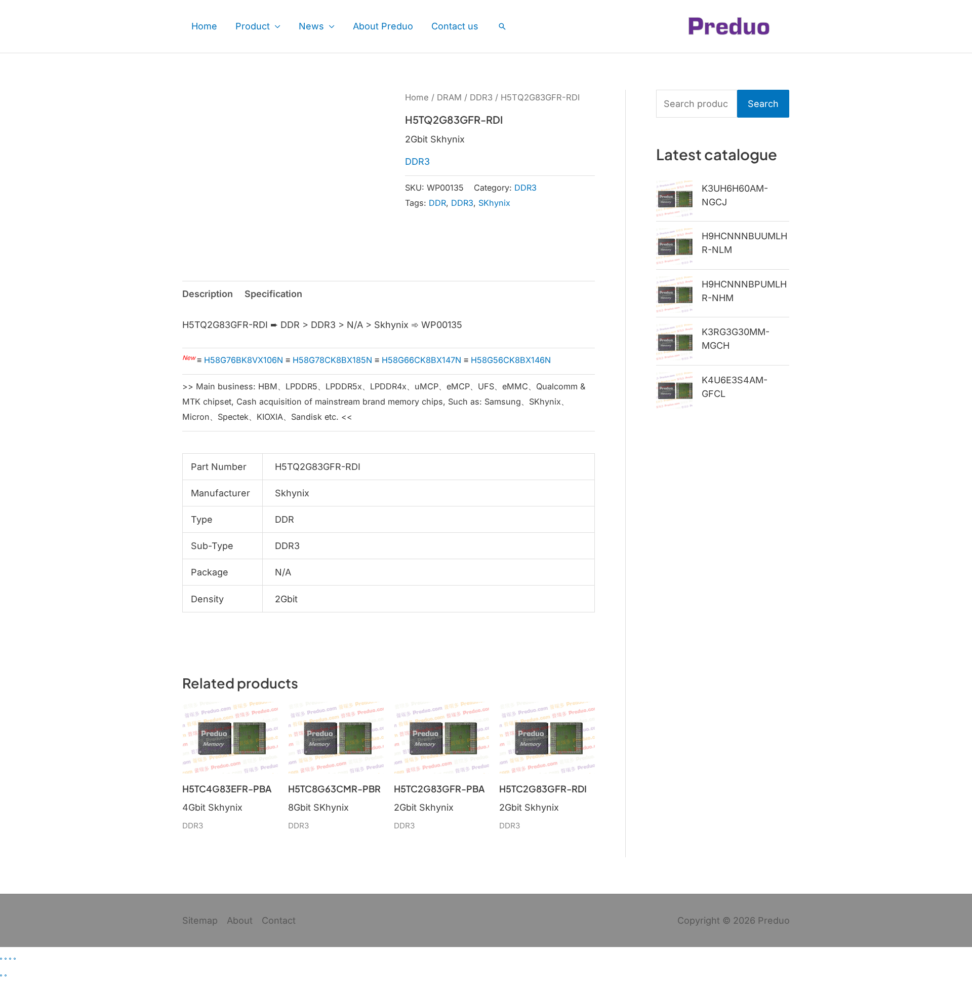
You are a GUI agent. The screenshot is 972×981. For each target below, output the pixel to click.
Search (763, 103)
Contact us (454, 26)
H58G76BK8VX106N (243, 360)
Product (252, 26)
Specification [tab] (273, 293)
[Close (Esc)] (15, 959)
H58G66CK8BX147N (421, 360)
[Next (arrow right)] (6, 975)
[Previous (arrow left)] (1, 975)
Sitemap (200, 920)
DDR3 (481, 97)
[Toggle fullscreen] (6, 959)
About (240, 920)
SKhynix (494, 203)
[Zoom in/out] (1, 959)
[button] (502, 26)
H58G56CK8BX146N (511, 360)
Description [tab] (207, 293)
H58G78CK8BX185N (332, 360)
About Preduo (383, 26)
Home (204, 26)
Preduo (774, 920)
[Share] (10, 959)
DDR (437, 203)
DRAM (449, 97)
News (311, 26)
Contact (279, 920)
